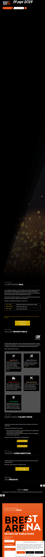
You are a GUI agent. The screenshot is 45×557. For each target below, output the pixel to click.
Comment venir (18, 8)
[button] (42, 542)
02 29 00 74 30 (9, 541)
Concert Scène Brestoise (21, 469)
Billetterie (7, 8)
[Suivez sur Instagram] (4, 495)
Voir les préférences (39, 552)
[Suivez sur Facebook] (41, 486)
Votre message (7, 549)
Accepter (21, 552)
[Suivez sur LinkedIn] (44, 486)
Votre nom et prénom (8, 544)
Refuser (29, 552)
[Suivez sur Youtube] (1, 495)
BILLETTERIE (22, 446)
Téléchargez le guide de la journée (22, 323)
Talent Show (22, 441)
